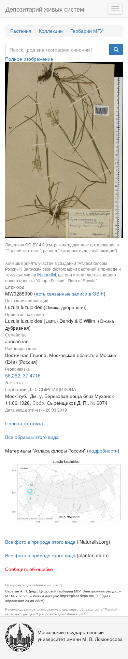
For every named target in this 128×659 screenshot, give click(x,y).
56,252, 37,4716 (23, 375)
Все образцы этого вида (32, 436)
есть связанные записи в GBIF (70, 293)
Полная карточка (24, 423)
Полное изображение (29, 58)
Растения (20, 30)
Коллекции (51, 30)
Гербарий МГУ (86, 30)
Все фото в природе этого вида (40, 541)
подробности (103, 450)
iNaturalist (46, 274)
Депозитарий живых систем (44, 8)
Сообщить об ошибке (29, 568)
